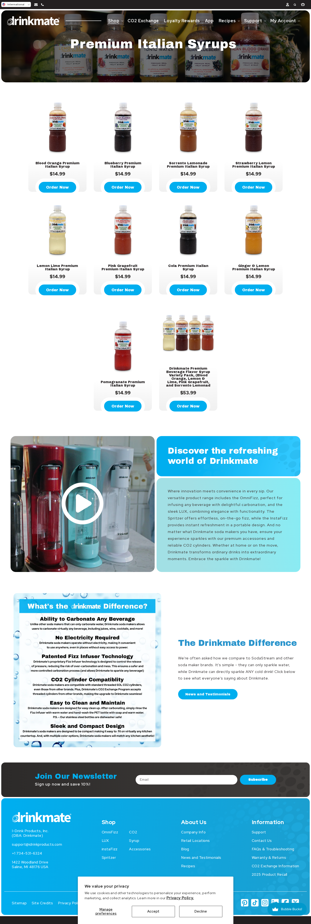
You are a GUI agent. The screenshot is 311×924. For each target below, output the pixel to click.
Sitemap (19, 903)
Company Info (193, 832)
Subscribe (258, 779)
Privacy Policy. (180, 897)
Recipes (188, 866)
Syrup (134, 840)
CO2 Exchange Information (275, 866)
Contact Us (262, 840)
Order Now (57, 187)
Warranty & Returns (269, 857)
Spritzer (109, 857)
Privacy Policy (70, 903)
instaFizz (110, 849)
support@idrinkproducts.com (37, 844)
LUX (105, 840)
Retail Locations (195, 840)
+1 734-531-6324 (27, 853)
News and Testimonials (207, 694)
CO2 (133, 832)
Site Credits (42, 903)
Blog (185, 849)
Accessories (140, 849)
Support (259, 832)
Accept (153, 911)
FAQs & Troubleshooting (273, 849)
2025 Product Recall (269, 874)
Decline (200, 911)
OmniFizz (110, 832)
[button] (16, 4)
